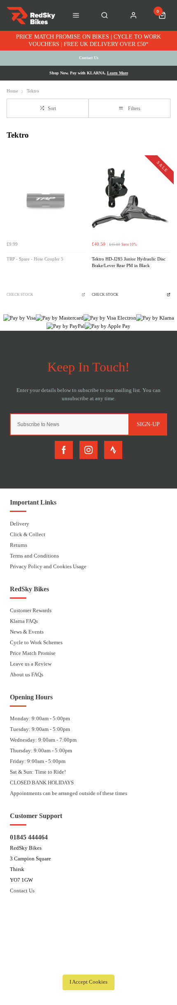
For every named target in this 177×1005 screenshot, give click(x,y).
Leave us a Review (30, 664)
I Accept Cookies (88, 982)
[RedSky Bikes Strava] (113, 450)
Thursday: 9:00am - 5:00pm (41, 750)
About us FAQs (26, 674)
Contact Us (22, 890)
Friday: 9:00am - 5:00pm (37, 761)
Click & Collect (27, 534)
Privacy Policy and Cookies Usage (48, 566)
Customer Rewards (30, 610)
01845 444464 (29, 837)
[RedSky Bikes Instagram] (88, 450)
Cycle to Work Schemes (36, 642)
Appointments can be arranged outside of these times (68, 793)
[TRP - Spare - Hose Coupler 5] (46, 198)
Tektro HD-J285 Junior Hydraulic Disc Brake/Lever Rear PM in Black (128, 262)
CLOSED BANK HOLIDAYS (42, 782)
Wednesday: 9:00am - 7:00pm (43, 740)
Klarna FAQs (24, 621)
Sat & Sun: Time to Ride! (38, 772)
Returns (18, 545)
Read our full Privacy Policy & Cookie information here (88, 963)
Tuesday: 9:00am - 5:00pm (40, 729)
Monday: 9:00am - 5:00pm (40, 718)
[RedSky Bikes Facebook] (64, 450)
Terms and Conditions (34, 556)
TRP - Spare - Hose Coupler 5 (35, 259)
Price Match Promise (33, 653)
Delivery (19, 524)
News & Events (27, 632)
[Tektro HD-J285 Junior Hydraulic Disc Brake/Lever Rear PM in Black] (131, 198)
